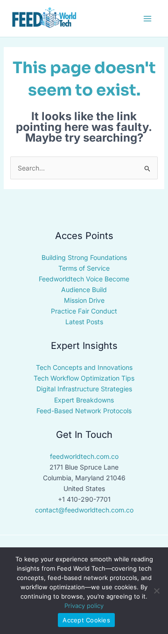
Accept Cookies (86, 620)
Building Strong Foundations (84, 257)
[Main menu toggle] (147, 18)
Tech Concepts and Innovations (84, 367)
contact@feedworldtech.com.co (84, 510)
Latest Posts (84, 322)
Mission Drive (84, 300)
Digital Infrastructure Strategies (84, 389)
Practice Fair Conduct (84, 311)
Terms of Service (84, 268)
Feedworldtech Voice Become (84, 279)
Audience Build (84, 289)
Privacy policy (84, 605)
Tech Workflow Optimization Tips (84, 378)
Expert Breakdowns (84, 400)
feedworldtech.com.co (84, 456)
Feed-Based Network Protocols (84, 411)
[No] (156, 590)
